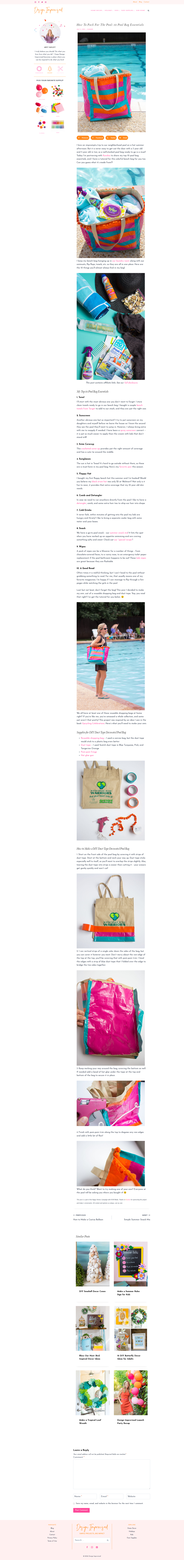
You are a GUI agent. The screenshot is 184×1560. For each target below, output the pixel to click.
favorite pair (125, 467)
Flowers (42, 133)
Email (104, 1496)
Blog (140, 2)
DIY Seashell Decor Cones (92, 1291)
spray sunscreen (128, 430)
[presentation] (93, 1264)
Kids (131, 1535)
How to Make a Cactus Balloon (88, 1217)
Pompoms (58, 99)
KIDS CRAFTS (60, 73)
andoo (128, 1199)
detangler (81, 503)
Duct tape (86, 745)
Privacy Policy (52, 1538)
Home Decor (131, 1528)
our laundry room (120, 261)
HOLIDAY (49, 73)
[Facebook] (38, 2)
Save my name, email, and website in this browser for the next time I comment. (109, 1504)
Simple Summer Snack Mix (137, 1217)
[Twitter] (42, 2)
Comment (78, 1457)
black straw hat (99, 482)
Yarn (41, 116)
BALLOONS (42, 99)
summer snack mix (119, 533)
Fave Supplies (132, 1538)
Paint (57, 132)
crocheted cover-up (90, 449)
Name (78, 1496)
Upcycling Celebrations (93, 723)
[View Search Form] (148, 10)
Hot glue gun (87, 755)
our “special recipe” (123, 540)
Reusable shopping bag (92, 738)
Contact (146, 2)
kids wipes (141, 558)
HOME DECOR (39, 73)
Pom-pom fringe (89, 752)
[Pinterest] (45, 2)
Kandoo (106, 156)
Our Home (140, 10)
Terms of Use (52, 1541)
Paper (58, 116)
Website (131, 1496)
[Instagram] (35, 2)
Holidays (132, 1531)
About (135, 2)
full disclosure (130, 383)
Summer (90, 29)
